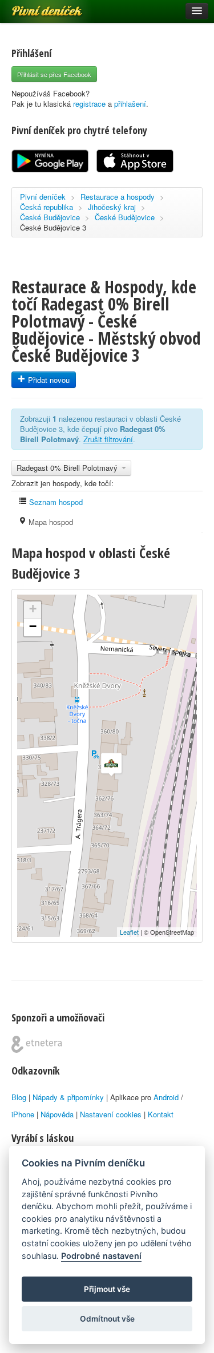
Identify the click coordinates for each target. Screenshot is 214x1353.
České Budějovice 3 (53, 227)
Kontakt (160, 1114)
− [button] (33, 626)
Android (166, 1097)
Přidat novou (48, 379)
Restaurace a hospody (117, 196)
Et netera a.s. (36, 1044)
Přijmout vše (107, 1289)
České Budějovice (50, 217)
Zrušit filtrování (108, 439)
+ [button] (33, 608)
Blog (18, 1097)
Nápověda (57, 1114)
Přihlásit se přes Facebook (54, 74)
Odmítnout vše (107, 1318)
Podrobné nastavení (101, 1256)
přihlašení (130, 103)
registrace (89, 103)
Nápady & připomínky (68, 1097)
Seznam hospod (55, 501)
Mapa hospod (49, 521)
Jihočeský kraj (112, 206)
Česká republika (46, 206)
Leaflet (129, 931)
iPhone (22, 1114)
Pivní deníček (34, 7)
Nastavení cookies (111, 1114)
